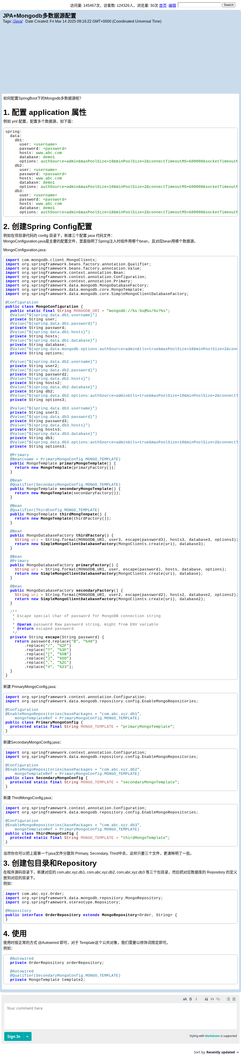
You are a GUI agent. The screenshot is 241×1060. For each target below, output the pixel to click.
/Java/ (18, 21)
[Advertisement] (120, 58)
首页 (163, 6)
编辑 (172, 6)
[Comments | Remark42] (120, 1026)
